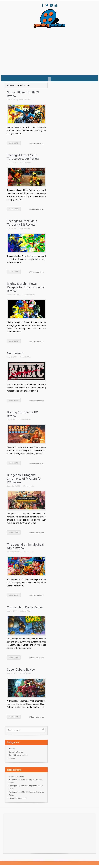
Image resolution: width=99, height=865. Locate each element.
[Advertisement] (52, 50)
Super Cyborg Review (21, 669)
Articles (12, 749)
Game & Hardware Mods (18, 755)
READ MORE (13, 143)
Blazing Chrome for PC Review (22, 414)
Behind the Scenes (16, 752)
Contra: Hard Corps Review (25, 607)
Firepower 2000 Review (17, 798)
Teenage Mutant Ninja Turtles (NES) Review (22, 222)
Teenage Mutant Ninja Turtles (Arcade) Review (23, 157)
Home (11, 85)
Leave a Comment (37, 143)
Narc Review (15, 353)
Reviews (12, 758)
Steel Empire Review (16, 776)
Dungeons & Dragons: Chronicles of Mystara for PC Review (24, 478)
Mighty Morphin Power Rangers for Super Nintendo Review (26, 287)
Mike (28, 100)
